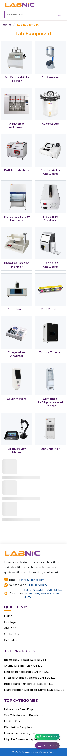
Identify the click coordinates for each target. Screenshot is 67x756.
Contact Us (11, 634)
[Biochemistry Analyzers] (50, 150)
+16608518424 (38, 585)
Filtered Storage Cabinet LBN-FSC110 (30, 678)
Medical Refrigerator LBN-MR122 (26, 672)
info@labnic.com (33, 580)
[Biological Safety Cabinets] (16, 197)
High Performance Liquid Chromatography (32, 739)
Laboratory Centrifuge (19, 709)
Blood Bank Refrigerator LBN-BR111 (29, 684)
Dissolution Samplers (18, 727)
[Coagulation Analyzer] (16, 332)
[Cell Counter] (50, 290)
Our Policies (12, 640)
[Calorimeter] (16, 290)
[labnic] (19, 5)
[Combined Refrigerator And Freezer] (50, 379)
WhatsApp (50, 736)
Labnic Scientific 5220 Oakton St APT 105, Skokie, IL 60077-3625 (43, 593)
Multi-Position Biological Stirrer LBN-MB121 (34, 690)
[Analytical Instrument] (16, 104)
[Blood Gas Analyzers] (50, 243)
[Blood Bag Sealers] (50, 197)
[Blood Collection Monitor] (16, 243)
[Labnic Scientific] (22, 555)
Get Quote (50, 745)
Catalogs (10, 622)
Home (7, 25)
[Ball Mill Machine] (16, 150)
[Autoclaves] (50, 104)
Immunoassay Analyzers (20, 733)
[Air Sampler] (50, 57)
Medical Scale (13, 721)
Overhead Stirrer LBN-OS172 (23, 666)
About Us (10, 628)
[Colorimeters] (16, 379)
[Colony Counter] (50, 332)
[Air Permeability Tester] (16, 57)
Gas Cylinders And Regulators (24, 715)
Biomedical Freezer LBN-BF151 (25, 660)
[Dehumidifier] (50, 429)
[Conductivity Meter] (16, 429)
